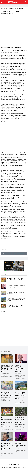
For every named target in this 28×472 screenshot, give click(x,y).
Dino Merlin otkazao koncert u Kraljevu (20, 445)
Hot (6, 8)
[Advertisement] (14, 33)
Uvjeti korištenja (7, 462)
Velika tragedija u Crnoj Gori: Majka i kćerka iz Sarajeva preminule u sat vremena (16, 299)
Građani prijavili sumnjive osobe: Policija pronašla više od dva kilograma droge (20, 421)
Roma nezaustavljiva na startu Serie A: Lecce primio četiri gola (16, 306)
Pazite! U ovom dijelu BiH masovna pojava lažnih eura (15, 293)
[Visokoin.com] (13, 2)
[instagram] (13, 464)
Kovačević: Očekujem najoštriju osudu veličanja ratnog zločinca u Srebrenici (16, 286)
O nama (10, 460)
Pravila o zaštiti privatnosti (18, 462)
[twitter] (11, 464)
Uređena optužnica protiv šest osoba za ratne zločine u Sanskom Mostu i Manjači (16, 280)
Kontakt (21, 460)
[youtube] (15, 464)
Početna (3, 8)
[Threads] (18, 464)
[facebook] (9, 464)
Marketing (16, 460)
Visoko (6, 460)
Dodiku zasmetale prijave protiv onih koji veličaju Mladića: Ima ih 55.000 (7, 447)
